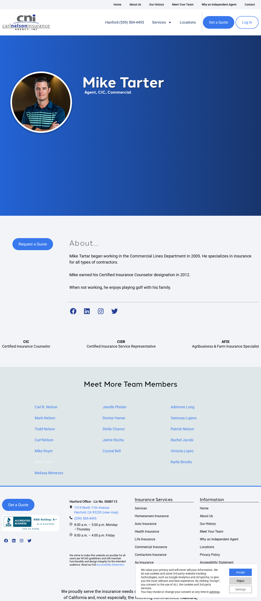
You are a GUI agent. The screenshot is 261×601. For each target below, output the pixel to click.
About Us (135, 4)
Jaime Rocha (113, 440)
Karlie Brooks (181, 462)
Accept (240, 572)
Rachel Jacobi (182, 440)
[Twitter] (115, 311)
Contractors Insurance (150, 555)
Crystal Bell (112, 451)
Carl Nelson (44, 440)
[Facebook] (73, 311)
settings (214, 591)
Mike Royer (44, 451)
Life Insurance (145, 539)
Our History (156, 4)
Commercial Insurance (151, 547)
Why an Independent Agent (219, 4)
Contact (250, 4)
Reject (240, 580)
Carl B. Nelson (46, 407)
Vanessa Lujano (184, 418)
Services (159, 22)
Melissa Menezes (49, 473)
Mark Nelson (45, 418)
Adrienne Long (182, 407)
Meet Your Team (183, 4)
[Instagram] (101, 311)
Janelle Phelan (114, 407)
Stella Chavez (114, 429)
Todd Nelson (45, 429)
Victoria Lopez (182, 451)
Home (117, 4)
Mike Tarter (44, 462)
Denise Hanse (114, 418)
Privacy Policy (210, 555)
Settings (240, 589)
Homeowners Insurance (152, 516)
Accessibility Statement (110, 564)
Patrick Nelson (182, 429)
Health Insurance (147, 531)
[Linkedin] (87, 311)
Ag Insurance (144, 562)
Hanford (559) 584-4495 (124, 22)
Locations (188, 22)
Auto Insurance (145, 524)
